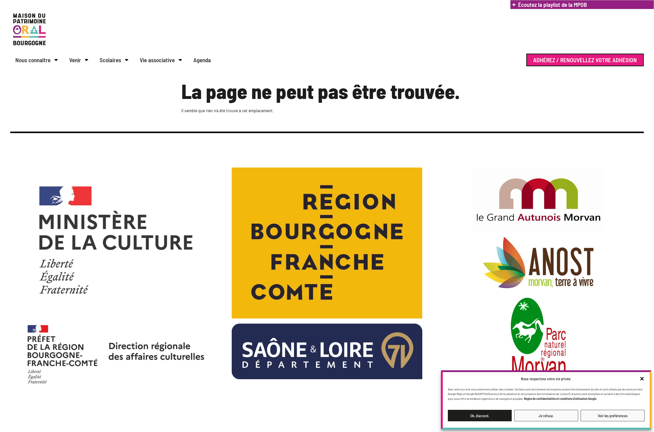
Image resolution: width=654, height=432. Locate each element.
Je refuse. (546, 415)
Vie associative (157, 59)
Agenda (202, 59)
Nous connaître (33, 59)
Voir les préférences (613, 415)
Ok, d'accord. (479, 415)
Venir (75, 59)
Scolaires (110, 59)
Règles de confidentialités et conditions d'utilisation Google (560, 398)
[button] (642, 378)
